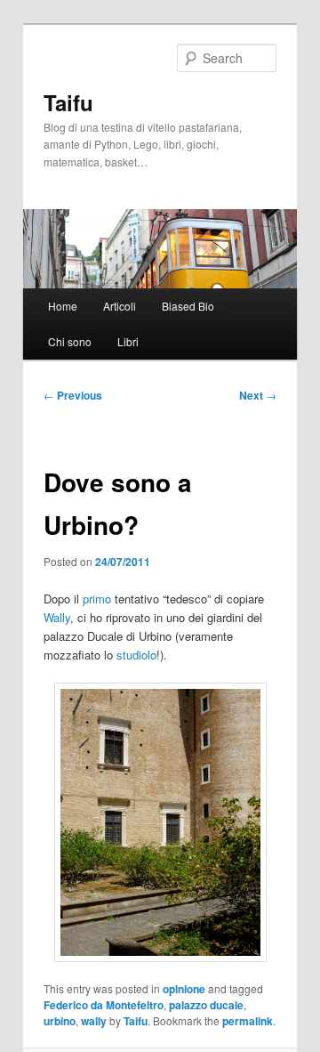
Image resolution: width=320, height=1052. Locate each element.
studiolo (136, 654)
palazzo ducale (206, 1005)
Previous (73, 395)
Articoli (119, 305)
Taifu (68, 102)
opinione (184, 989)
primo (97, 598)
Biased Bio (188, 305)
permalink (247, 1021)
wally (94, 1021)
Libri (128, 341)
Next (257, 395)
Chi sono (70, 341)
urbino (60, 1021)
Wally (57, 617)
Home (62, 305)
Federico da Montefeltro (104, 1005)
